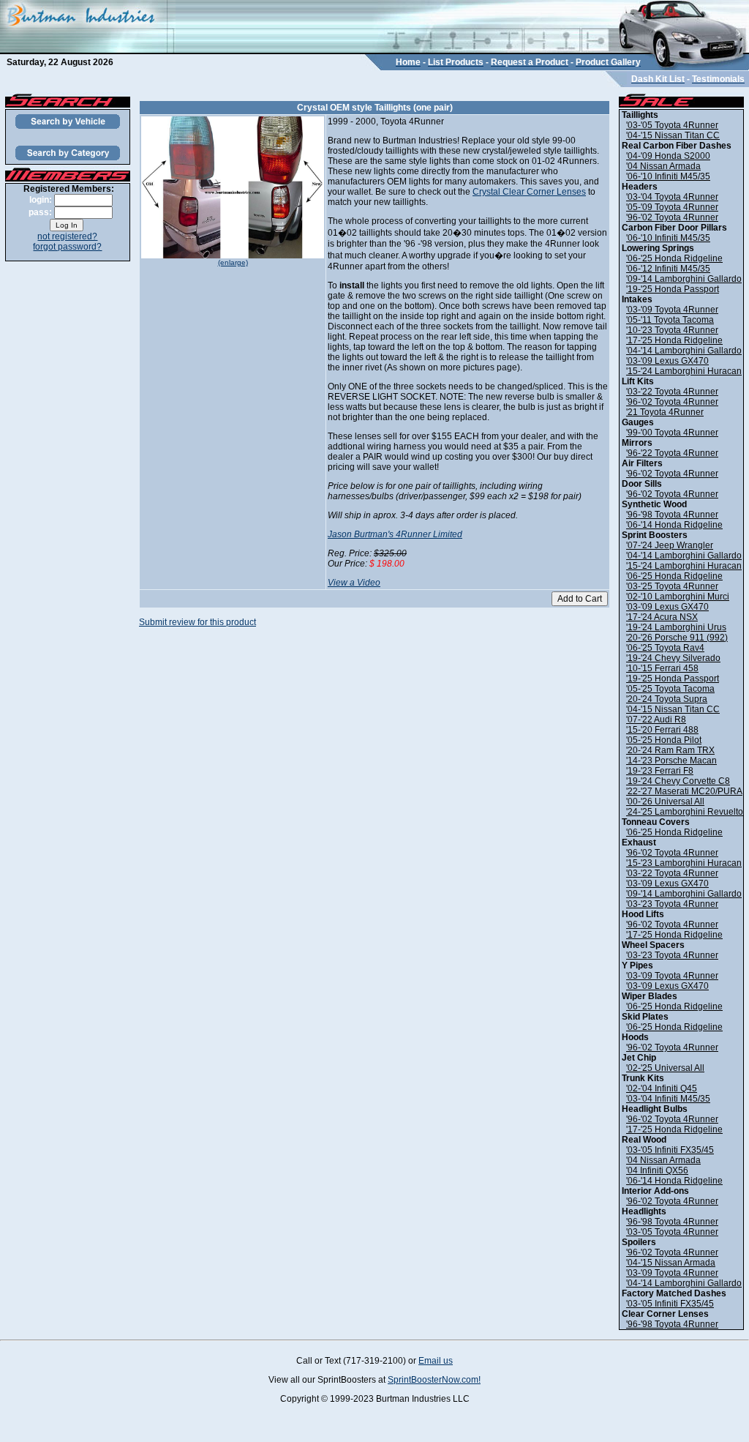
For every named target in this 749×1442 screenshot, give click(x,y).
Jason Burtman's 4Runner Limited (395, 534)
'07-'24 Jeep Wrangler (669, 545)
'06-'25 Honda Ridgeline (674, 258)
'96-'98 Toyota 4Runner (672, 514)
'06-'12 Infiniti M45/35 (668, 269)
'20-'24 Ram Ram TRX (670, 750)
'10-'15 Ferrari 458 (662, 668)
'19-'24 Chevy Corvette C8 (678, 781)
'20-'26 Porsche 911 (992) (677, 637)
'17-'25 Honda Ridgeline (674, 340)
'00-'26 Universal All (665, 801)
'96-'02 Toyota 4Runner (672, 217)
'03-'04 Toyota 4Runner (672, 197)
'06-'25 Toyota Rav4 (665, 648)
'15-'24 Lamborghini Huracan (684, 371)
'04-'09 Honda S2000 (668, 156)
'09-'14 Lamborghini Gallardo (684, 279)
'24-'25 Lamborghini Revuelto (684, 812)
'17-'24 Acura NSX (662, 617)
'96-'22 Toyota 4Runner (672, 453)
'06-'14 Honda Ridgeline (674, 525)
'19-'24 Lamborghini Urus (676, 627)
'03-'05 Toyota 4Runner (672, 125)
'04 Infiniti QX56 (657, 1170)
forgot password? (67, 247)
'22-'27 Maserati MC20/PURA (684, 791)
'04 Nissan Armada (663, 166)
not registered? (67, 236)
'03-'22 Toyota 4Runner (672, 391)
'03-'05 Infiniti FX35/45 (670, 1150)
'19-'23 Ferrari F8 (659, 771)
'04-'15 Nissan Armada (670, 1263)
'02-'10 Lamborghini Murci (677, 596)
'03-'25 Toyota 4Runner (672, 586)
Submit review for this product (197, 622)
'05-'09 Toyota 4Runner (672, 207)
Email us (435, 1361)
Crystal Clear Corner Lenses (529, 192)
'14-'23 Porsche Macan (671, 760)
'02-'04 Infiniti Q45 (661, 1088)
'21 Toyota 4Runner (665, 412)
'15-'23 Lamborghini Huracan (684, 863)
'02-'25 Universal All (665, 1068)
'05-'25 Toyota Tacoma (670, 689)
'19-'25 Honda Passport (672, 289)
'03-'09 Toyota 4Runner (672, 310)
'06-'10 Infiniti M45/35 (668, 176)
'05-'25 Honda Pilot (663, 740)
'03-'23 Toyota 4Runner (672, 904)
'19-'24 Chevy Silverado (673, 658)
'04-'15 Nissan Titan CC (673, 135)
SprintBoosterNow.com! (434, 1380)
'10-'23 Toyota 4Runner (672, 330)
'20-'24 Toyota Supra (666, 699)
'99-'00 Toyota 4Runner (672, 432)
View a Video (354, 583)
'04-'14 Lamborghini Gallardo (684, 350)
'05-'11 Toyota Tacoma (670, 320)
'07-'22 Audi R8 (656, 719)
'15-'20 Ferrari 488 (662, 730)
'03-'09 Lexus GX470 (667, 361)
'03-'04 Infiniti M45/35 (668, 1099)
